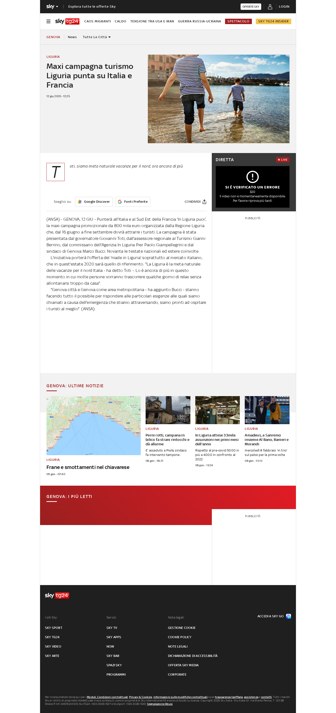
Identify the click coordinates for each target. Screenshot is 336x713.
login (284, 6)
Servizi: (112, 617)
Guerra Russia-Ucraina (199, 21)
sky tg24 (52, 637)
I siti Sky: (51, 617)
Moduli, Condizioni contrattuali (107, 697)
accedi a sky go (271, 616)
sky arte (52, 656)
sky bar (113, 656)
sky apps (114, 637)
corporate (177, 674)
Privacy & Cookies (140, 697)
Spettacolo (238, 21)
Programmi (116, 674)
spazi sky (114, 665)
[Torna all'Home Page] (67, 21)
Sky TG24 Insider (273, 21)
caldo (120, 21)
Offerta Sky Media (183, 665)
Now (110, 646)
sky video (53, 646)
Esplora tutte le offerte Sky (92, 6)
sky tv (112, 628)
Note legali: (176, 617)
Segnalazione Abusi (160, 704)
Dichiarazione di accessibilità (192, 656)
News (72, 37)
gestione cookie (182, 628)
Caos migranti (97, 21)
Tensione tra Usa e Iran (152, 21)
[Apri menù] (48, 21)
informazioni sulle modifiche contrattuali (180, 697)
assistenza (251, 697)
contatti (266, 697)
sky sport (53, 628)
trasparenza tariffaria (229, 697)
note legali (177, 646)
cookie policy (180, 637)
